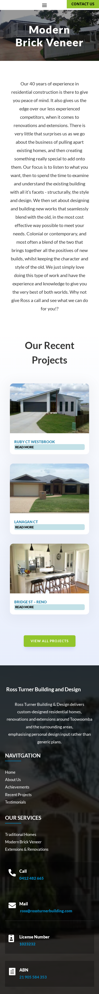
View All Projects (50, 641)
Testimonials (15, 802)
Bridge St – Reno (30, 602)
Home (10, 772)
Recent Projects (18, 794)
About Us (13, 779)
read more (24, 447)
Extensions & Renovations (26, 849)
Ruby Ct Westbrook (34, 441)
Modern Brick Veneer (23, 841)
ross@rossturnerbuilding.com (46, 910)
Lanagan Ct (26, 522)
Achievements (17, 787)
